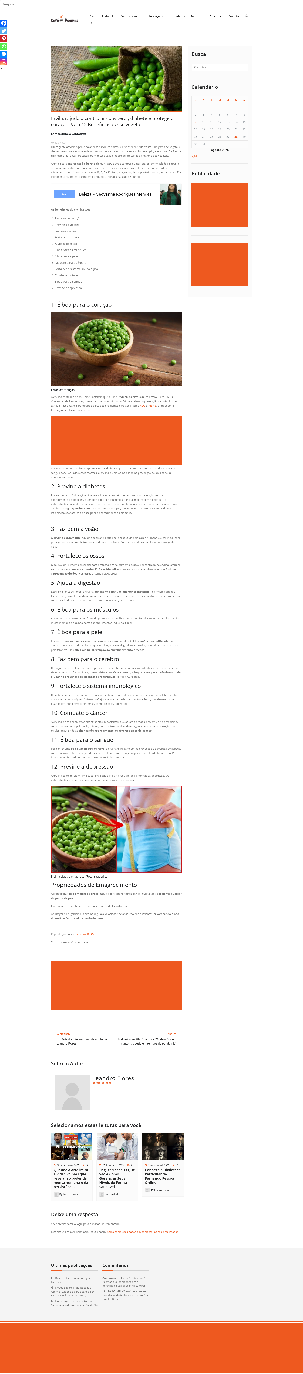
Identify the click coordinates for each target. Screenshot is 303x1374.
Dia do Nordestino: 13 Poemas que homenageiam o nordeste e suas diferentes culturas (124, 1281)
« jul (194, 156)
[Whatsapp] (3, 46)
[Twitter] (3, 30)
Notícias (196, 16)
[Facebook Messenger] (3, 54)
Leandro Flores (70, 1194)
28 (236, 137)
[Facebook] (3, 23)
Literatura (176, 16)
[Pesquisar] (91, 23)
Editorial (107, 16)
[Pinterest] (3, 38)
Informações (155, 16)
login (79, 1224)
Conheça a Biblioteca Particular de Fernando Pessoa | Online (163, 1176)
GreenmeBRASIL (86, 934)
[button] (246, 16)
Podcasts (215, 16)
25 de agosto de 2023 (113, 1165)
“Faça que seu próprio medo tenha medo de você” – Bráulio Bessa (125, 1295)
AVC (142, 405)
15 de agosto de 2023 (158, 1165)
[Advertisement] (117, 440)
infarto (152, 405)
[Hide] (1, 68)
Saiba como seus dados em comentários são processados (142, 1231)
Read (64, 194)
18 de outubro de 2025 (68, 1165)
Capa (93, 16)
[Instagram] (3, 61)
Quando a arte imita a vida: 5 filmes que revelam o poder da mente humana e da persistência (71, 1178)
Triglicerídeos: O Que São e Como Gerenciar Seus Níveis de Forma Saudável (117, 1178)
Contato (234, 16)
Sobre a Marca (130, 16)
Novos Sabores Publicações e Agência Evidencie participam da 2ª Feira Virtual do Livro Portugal (72, 1291)
